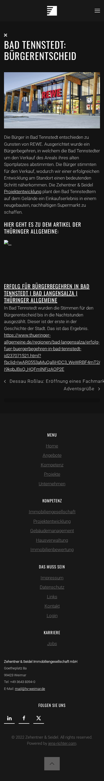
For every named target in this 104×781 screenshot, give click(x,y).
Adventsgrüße (79, 388)
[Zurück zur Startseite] (52, 10)
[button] (97, 10)
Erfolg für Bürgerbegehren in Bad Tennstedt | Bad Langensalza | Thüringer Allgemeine (47, 293)
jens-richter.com (62, 743)
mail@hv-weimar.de (30, 689)
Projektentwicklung (22, 191)
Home (52, 446)
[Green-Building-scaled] (52, 100)
